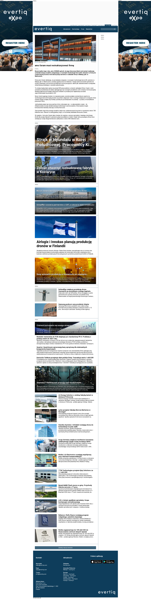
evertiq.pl (108, 25)
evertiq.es (88, 25)
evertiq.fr (94, 25)
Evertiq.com (66, 565)
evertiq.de (81, 25)
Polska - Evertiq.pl (68, 577)
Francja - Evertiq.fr (68, 580)
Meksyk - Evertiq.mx (69, 569)
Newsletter (89, 29)
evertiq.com (73, 25)
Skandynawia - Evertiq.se (70, 579)
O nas (82, 29)
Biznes (36, 62)
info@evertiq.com (41, 574)
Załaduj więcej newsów (65, 548)
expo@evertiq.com (41, 569)
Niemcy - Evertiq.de (68, 574)
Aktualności (66, 29)
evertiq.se (114, 25)
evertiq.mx (101, 25)
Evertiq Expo (75, 29)
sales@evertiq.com (41, 565)
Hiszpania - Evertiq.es (69, 575)
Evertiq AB (43, 29)
